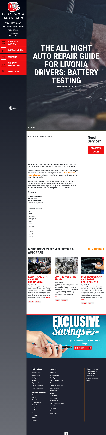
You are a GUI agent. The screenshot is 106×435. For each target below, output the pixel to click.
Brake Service (53, 383)
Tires (51, 411)
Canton (30, 211)
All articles (95, 249)
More (47, 297)
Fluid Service (53, 395)
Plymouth (30, 231)
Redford (30, 234)
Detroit (30, 213)
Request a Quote (96, 150)
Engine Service (54, 390)
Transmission (53, 413)
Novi (29, 229)
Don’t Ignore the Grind (65, 278)
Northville (31, 226)
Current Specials (36, 373)
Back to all (33, 127)
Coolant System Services (56, 385)
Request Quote (36, 375)
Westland (30, 236)
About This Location (37, 388)
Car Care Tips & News (37, 385)
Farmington (31, 216)
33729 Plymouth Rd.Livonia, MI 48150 (92, 372)
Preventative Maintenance (57, 403)
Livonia (30, 224)
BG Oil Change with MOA (56, 380)
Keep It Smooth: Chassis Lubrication (38, 279)
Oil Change (53, 373)
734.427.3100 (91, 375)
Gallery (34, 380)
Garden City (31, 221)
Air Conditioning (54, 375)
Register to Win (36, 383)
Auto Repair (53, 378)
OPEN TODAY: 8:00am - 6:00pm (13, 26)
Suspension (53, 408)
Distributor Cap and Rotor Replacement (91, 279)
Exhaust (52, 393)
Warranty (38, 301)
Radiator (52, 406)
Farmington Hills (32, 219)
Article (31, 301)
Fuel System (53, 398)
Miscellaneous (54, 400)
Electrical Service (54, 388)
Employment (35, 378)
